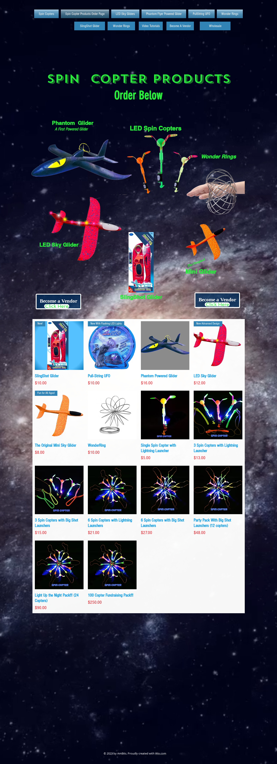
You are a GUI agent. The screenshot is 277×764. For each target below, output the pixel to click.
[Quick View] (165, 345)
